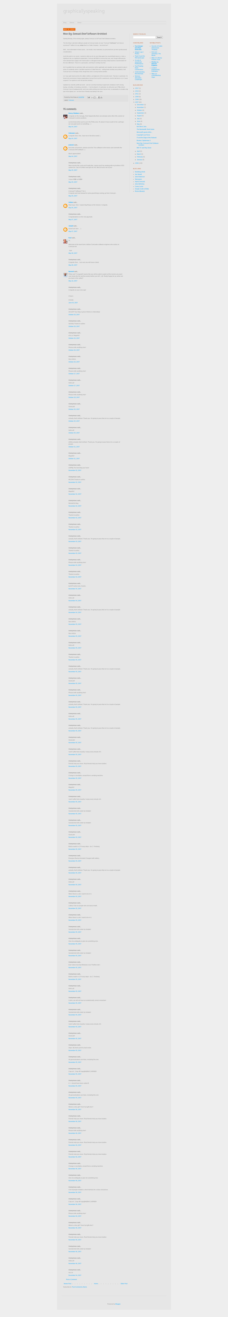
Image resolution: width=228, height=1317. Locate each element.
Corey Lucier (139, 186)
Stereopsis (138, 179)
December (140, 105)
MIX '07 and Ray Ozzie (144, 148)
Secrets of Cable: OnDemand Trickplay (157, 47)
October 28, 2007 (74, 397)
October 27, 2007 (74, 374)
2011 (137, 94)
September (140, 113)
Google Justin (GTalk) (142, 189)
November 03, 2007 (75, 529)
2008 (137, 99)
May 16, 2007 (73, 281)
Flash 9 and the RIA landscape (140, 57)
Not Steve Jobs (141, 126)
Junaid (71, 226)
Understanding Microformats (140, 72)
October (139, 110)
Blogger (117, 1304)
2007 (137, 102)
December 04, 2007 (75, 1275)
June (138, 121)
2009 (137, 97)
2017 (137, 88)
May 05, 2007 (73, 170)
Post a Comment (71, 1279)
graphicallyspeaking (84, 10)
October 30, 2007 (74, 409)
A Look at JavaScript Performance (139, 62)
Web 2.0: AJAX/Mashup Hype (156, 75)
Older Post (124, 1283)
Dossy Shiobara (74, 113)
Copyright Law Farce (143, 135)
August (139, 116)
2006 (137, 163)
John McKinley (139, 184)
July (138, 118)
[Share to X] (97, 97)
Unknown (72, 133)
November (140, 107)
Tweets (71, 22)
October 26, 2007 (74, 314)
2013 (137, 91)
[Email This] (92, 97)
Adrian (71, 202)
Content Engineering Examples (155, 69)
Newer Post (67, 1283)
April (138, 151)
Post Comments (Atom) (79, 1287)
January (139, 160)
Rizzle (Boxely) (140, 191)
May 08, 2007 (73, 253)
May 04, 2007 (73, 127)
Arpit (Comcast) (140, 181)
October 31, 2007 (74, 447)
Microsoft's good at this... (144, 132)
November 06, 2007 (75, 1109)
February (140, 157)
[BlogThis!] (94, 97)
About (79, 22)
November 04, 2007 (75, 589)
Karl (70, 238)
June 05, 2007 (73, 303)
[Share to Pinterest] (101, 97)
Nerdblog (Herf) (140, 172)
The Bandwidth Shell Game (145, 129)
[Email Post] (88, 97)
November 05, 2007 (75, 624)
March (139, 154)
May (138, 124)
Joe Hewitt (138, 174)
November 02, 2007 (75, 470)
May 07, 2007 (73, 219)
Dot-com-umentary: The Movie (156, 53)
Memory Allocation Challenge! (138, 77)
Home (96, 1283)
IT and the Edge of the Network (147, 137)
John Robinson (140, 177)
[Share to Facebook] (99, 97)
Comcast (71, 100)
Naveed (71, 271)
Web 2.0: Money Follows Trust (157, 58)
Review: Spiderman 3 (144, 140)
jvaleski (71, 145)
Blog (64, 22)
